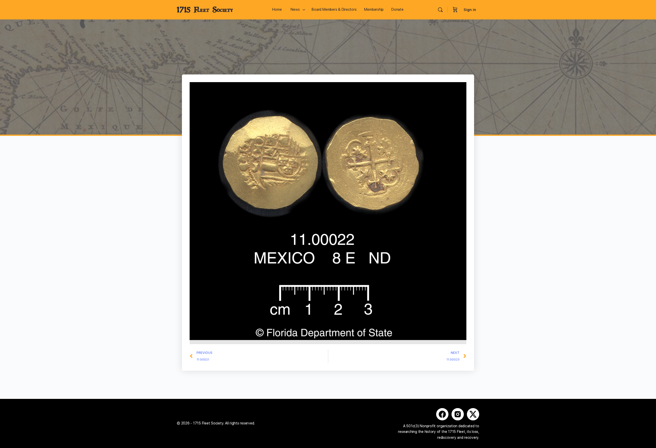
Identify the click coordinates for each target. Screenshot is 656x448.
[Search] (440, 10)
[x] (473, 414)
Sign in (470, 10)
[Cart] (455, 9)
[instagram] (458, 414)
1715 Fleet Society (205, 9)
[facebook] (442, 414)
